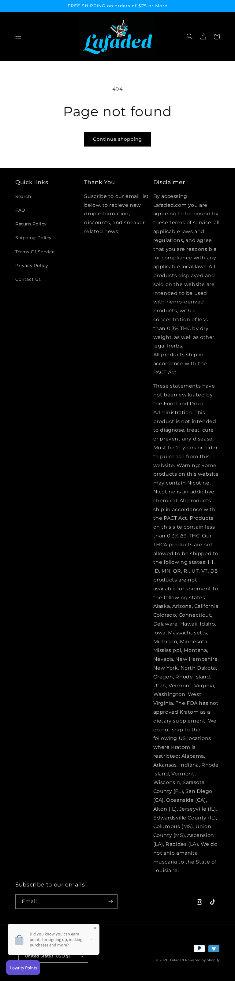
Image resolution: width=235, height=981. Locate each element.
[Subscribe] (110, 901)
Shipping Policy (33, 237)
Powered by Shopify (202, 960)
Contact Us (28, 279)
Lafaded (177, 960)
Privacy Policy (31, 265)
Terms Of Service (35, 252)
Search (23, 196)
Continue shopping (117, 139)
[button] (18, 36)
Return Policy (31, 224)
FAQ (20, 210)
